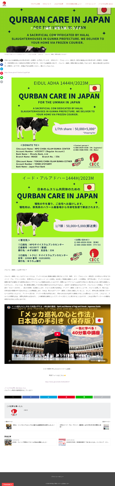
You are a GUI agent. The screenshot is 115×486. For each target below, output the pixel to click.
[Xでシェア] (1, 60)
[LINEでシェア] (1, 77)
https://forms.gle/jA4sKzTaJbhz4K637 (57, 382)
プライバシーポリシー (57, 476)
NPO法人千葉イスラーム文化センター (59, 483)
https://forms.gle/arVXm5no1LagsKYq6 (17, 72)
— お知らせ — (57, 24)
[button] (1, 81)
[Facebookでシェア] (1, 64)
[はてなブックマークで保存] (1, 68)
